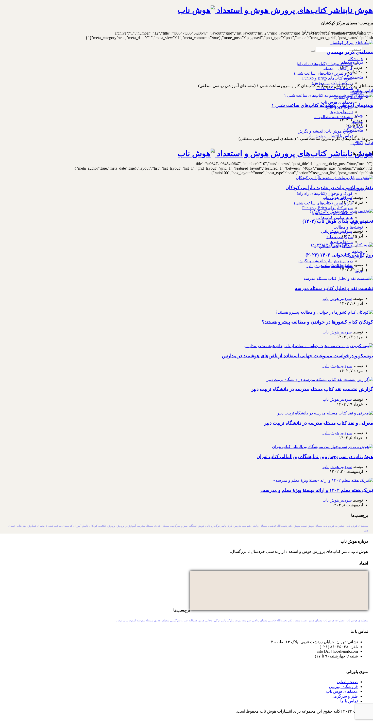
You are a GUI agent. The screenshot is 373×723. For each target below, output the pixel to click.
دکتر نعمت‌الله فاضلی (280, 525)
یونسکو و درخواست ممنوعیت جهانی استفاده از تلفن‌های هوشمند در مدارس (297, 355)
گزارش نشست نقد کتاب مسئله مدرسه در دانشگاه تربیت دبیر (312, 389)
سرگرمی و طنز (339, 107)
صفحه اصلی (347, 682)
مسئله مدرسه (145, 525)
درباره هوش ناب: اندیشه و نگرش (325, 131)
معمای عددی (161, 525)
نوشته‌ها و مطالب (348, 97)
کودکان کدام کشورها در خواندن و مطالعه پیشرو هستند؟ (317, 322)
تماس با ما (349, 701)
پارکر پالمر (226, 525)
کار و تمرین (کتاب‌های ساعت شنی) (323, 73)
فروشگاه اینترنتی (343, 686)
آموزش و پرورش (126, 525)
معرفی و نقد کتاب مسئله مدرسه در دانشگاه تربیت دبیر (318, 423)
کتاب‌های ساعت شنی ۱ (59, 525)
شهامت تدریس (242, 525)
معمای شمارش (36, 525)
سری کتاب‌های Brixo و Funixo (327, 78)
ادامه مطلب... (361, 143)
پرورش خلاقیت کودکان (102, 525)
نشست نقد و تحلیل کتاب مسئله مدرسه (334, 288)
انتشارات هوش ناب (334, 525)
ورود (359, 141)
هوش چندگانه (196, 525)
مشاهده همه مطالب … (333, 117)
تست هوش (300, 525)
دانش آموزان (80, 525)
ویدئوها (357, 121)
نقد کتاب (21, 525)
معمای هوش (315, 525)
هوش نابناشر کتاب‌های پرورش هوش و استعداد (294, 10)
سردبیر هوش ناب (337, 298)
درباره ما (355, 126)
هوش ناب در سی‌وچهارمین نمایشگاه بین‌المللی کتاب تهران (315, 456)
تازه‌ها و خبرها (341, 112)
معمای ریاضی (259, 525)
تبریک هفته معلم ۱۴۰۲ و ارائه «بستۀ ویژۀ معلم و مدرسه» (316, 490)
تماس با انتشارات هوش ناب (330, 136)
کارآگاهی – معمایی (337, 68)
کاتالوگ (356, 92)
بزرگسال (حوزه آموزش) (332, 83)
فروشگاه (355, 59)
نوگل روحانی (212, 525)
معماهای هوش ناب (337, 102)
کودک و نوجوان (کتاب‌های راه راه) (325, 63)
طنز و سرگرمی (179, 525)
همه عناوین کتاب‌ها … (334, 88)
